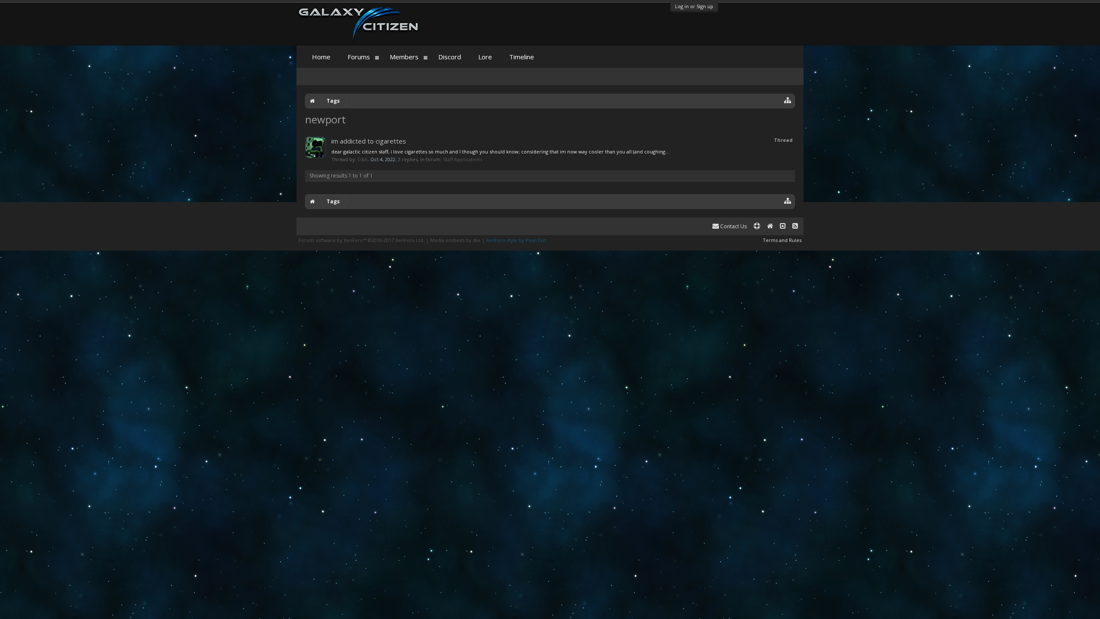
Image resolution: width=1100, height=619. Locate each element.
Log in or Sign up (694, 6)
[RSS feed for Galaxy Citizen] (795, 226)
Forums (359, 56)
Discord (449, 56)
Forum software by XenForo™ (362, 240)
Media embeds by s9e (455, 240)
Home (321, 56)
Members (404, 56)
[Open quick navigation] (787, 100)
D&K (363, 159)
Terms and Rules (782, 240)
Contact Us (733, 226)
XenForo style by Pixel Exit (516, 240)
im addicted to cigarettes (368, 141)
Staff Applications (462, 159)
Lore (485, 56)
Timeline (521, 56)
